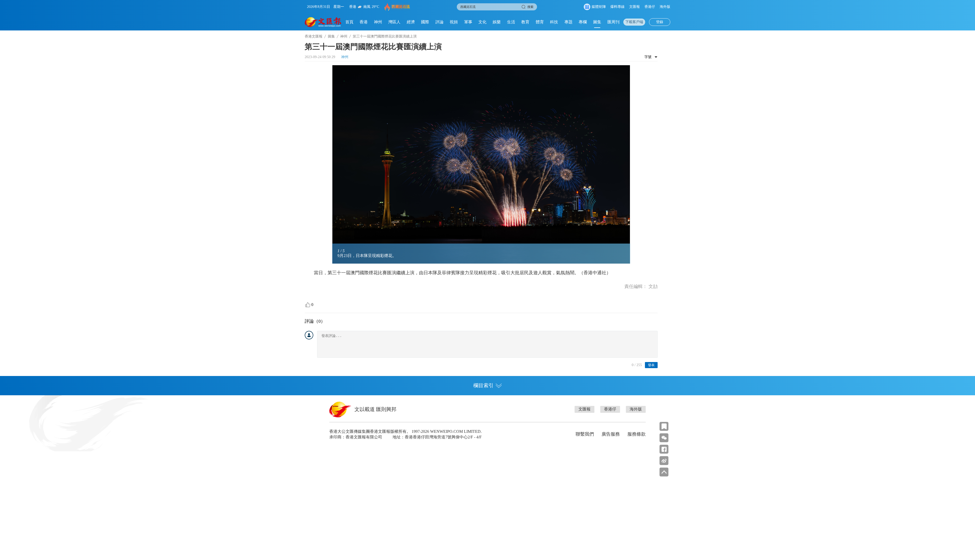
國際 (425, 22)
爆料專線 (617, 7)
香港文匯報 (313, 36)
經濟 (411, 22)
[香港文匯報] (323, 22)
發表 (651, 365)
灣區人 (394, 22)
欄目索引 (483, 385)
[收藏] (664, 426)
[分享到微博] (664, 460)
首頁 (349, 22)
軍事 (468, 22)
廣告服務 (611, 434)
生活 (511, 22)
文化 (482, 22)
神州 (378, 22)
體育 (540, 22)
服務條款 (636, 434)
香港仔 (649, 7)
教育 (525, 22)
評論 (439, 22)
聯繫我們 (585, 434)
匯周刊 (613, 22)
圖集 (597, 22)
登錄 (659, 22)
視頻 (454, 22)
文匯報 (634, 7)
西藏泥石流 (401, 7)
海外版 (665, 7)
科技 (554, 22)
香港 (364, 22)
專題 (568, 22)
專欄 (583, 22)
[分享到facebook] (664, 449)
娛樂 (497, 22)
